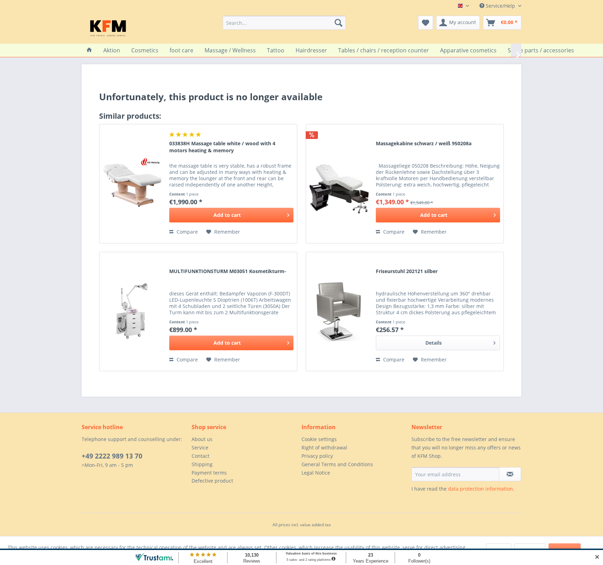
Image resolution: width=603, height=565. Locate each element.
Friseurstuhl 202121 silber (407, 271)
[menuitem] (284, 23)
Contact (200, 456)
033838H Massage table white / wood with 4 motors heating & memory (222, 147)
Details (433, 342)
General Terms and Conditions (337, 464)
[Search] (338, 23)
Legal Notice (316, 472)
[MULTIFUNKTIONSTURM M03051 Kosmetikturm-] (132, 311)
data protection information (480, 488)
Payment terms (209, 472)
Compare (186, 231)
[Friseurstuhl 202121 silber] (339, 311)
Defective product (212, 480)
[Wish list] (425, 23)
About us (202, 439)
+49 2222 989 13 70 (112, 456)
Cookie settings (319, 439)
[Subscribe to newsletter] (510, 474)
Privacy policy (317, 456)
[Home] (89, 50)
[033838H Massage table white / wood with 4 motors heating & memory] (132, 183)
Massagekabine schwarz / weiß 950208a (423, 143)
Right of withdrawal (324, 447)
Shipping (202, 464)
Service (200, 447)
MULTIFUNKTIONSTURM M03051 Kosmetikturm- (227, 271)
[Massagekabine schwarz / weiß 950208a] (339, 183)
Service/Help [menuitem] (500, 5)
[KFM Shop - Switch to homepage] (108, 28)
